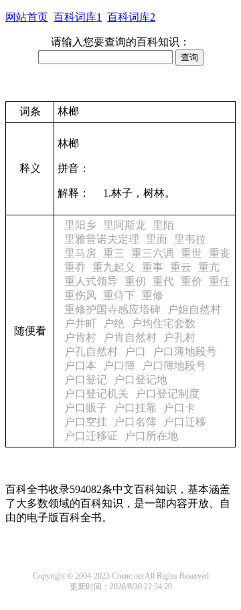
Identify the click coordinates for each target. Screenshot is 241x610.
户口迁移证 (91, 435)
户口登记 (85, 379)
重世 (191, 253)
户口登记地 (140, 379)
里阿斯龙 (124, 225)
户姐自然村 (194, 309)
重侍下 (119, 295)
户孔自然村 (91, 351)
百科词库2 (131, 17)
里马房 (80, 253)
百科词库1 (78, 17)
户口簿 (119, 365)
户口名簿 (135, 421)
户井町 (80, 323)
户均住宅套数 (163, 323)
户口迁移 (184, 421)
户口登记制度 (167, 393)
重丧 (219, 253)
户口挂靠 (135, 407)
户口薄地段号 (185, 351)
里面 (156, 239)
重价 (191, 281)
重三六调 (152, 253)
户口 (135, 351)
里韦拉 (190, 239)
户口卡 (179, 407)
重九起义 (113, 267)
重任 (219, 281)
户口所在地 (151, 435)
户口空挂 (85, 421)
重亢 (209, 267)
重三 (114, 253)
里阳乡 (80, 225)
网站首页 (26, 17)
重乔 (75, 267)
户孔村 (179, 337)
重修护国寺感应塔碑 (112, 309)
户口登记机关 (96, 393)
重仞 (135, 281)
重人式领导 (91, 281)
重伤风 (80, 295)
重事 (152, 267)
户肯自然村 (130, 337)
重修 (152, 295)
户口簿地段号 (174, 365)
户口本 (80, 365)
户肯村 (80, 337)
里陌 (163, 225)
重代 (163, 281)
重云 (180, 267)
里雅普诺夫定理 (101, 239)
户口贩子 (85, 407)
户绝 (114, 323)
